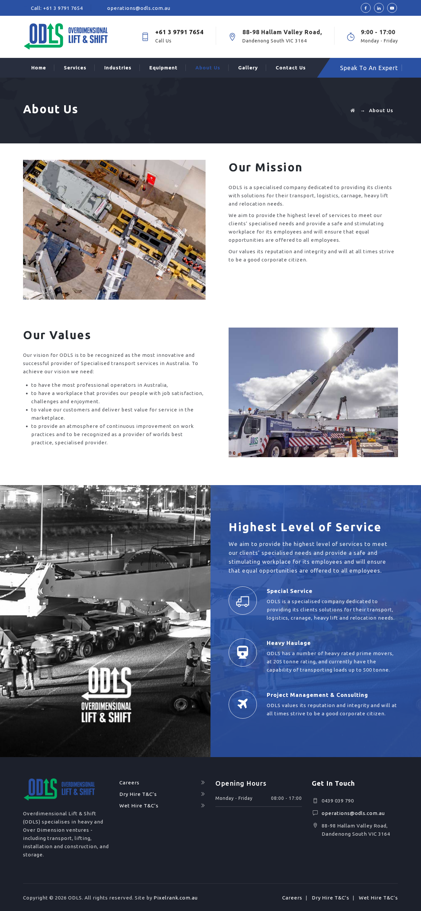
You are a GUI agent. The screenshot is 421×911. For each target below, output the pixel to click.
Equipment (163, 67)
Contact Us (291, 67)
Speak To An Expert (369, 67)
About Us (207, 67)
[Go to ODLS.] (352, 110)
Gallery (248, 67)
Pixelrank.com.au (176, 897)
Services (75, 67)
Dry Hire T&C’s (138, 794)
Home (38, 67)
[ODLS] (74, 37)
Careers (129, 782)
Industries (118, 67)
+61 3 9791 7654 (63, 8)
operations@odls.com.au (138, 8)
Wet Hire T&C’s (139, 805)
